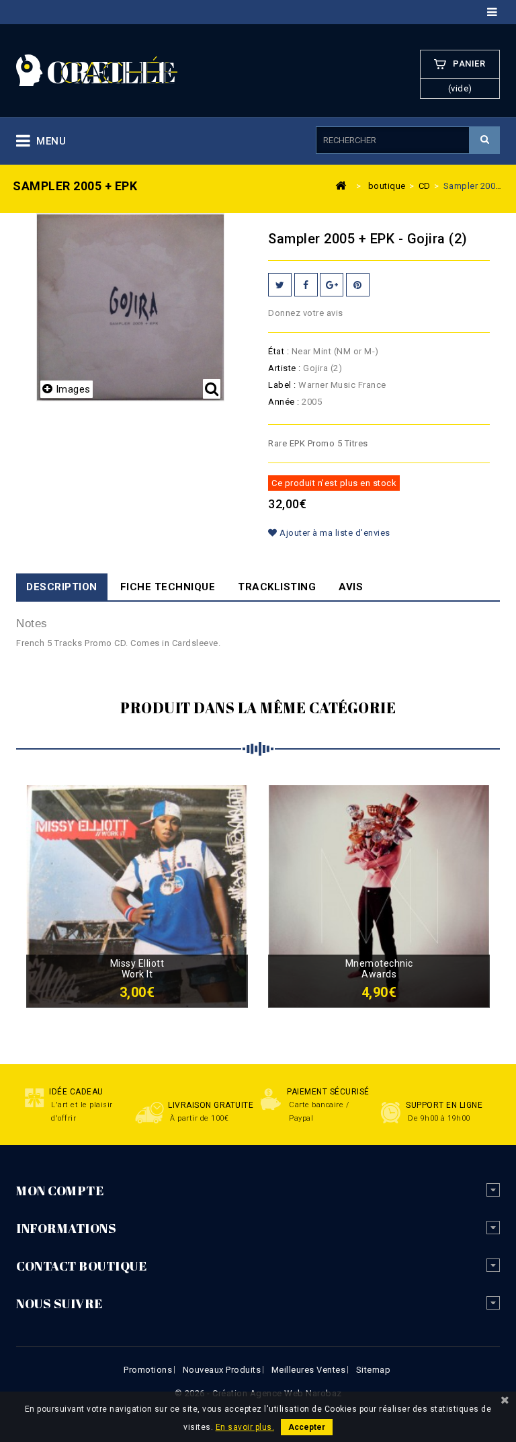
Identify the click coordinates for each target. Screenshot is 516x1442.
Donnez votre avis (305, 313)
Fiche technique (168, 587)
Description (61, 587)
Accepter (306, 1427)
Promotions (148, 1370)
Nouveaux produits (222, 1370)
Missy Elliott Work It (137, 968)
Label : (282, 385)
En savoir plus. (245, 1427)
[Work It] (137, 896)
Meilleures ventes (308, 1370)
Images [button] (73, 389)
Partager (306, 284)
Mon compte (59, 1190)
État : (278, 351)
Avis (351, 587)
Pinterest (358, 284)
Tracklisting (277, 587)
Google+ (331, 284)
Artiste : (284, 368)
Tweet (280, 284)
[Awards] (379, 896)
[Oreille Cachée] (96, 70)
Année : (284, 402)
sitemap (373, 1370)
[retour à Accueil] (341, 185)
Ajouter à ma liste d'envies (333, 533)
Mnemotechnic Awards (379, 968)
